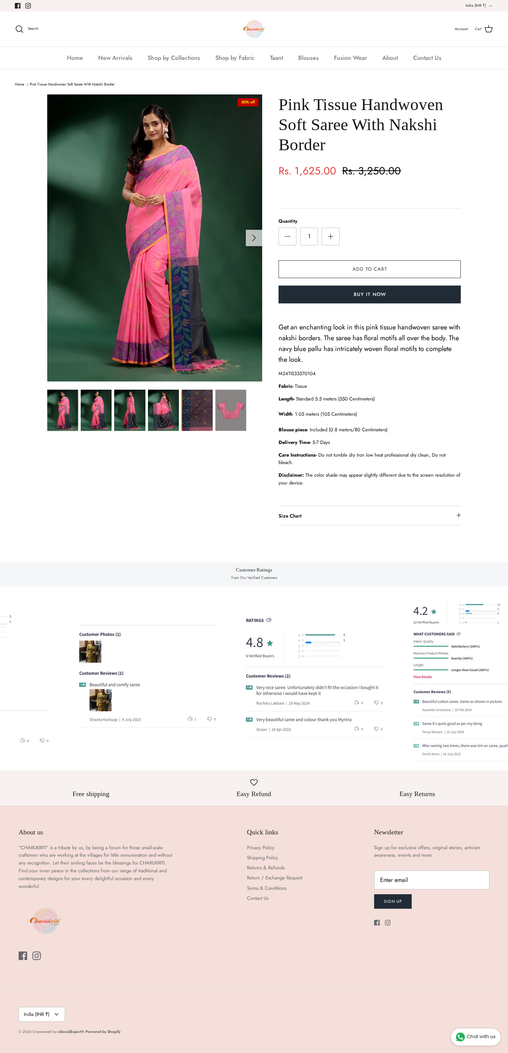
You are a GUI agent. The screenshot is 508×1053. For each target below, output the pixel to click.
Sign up (393, 901)
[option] (155, 237)
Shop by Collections (174, 58)
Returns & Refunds (265, 867)
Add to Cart (370, 269)
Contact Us (427, 58)
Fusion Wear (350, 58)
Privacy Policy (260, 847)
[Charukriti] (254, 29)
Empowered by (58, 1031)
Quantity (288, 221)
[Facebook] (17, 6)
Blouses (308, 58)
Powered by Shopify (103, 1031)
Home (75, 58)
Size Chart (290, 515)
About (390, 58)
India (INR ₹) (476, 5)
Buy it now (370, 294)
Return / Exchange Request (274, 877)
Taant (276, 58)
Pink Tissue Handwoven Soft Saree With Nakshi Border (72, 84)
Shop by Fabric (235, 58)
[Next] (254, 238)
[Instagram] (28, 6)
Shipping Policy (262, 857)
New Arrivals (115, 58)
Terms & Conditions (266, 888)
